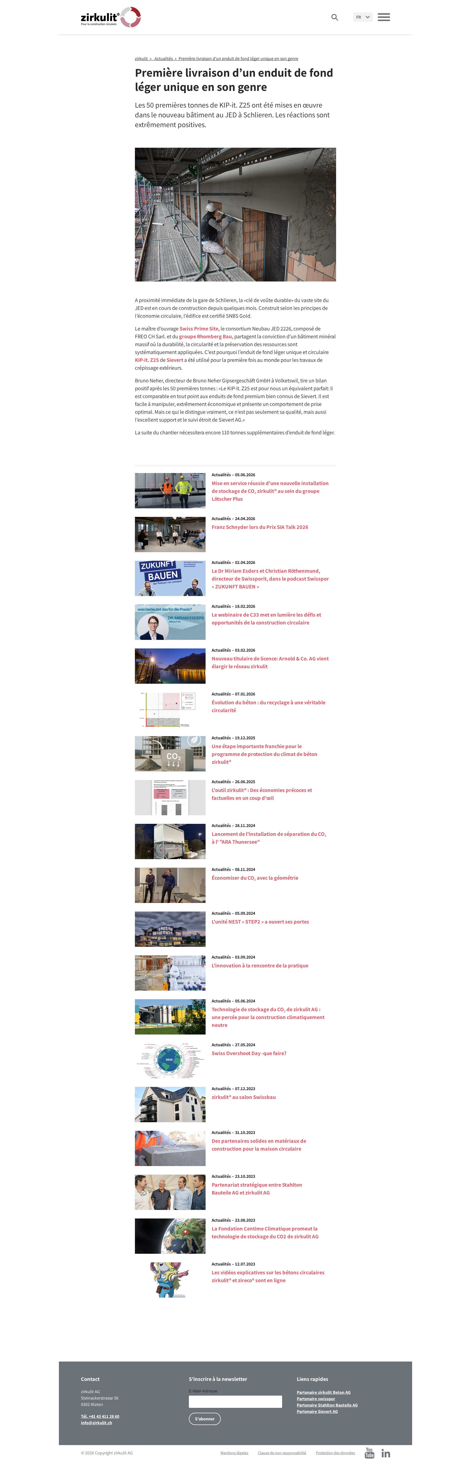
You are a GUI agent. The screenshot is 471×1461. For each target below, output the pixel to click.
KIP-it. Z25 (147, 359)
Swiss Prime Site (199, 328)
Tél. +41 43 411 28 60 (100, 1416)
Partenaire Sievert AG (317, 1411)
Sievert (175, 359)
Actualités (164, 58)
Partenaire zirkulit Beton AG (324, 1392)
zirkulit (141, 58)
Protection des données (335, 1452)
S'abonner (205, 1419)
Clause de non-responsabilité (282, 1452)
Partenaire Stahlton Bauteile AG (327, 1405)
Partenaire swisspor (316, 1398)
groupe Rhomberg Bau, (206, 336)
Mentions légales (234, 1452)
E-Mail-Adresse (203, 1390)
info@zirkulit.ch (96, 1422)
